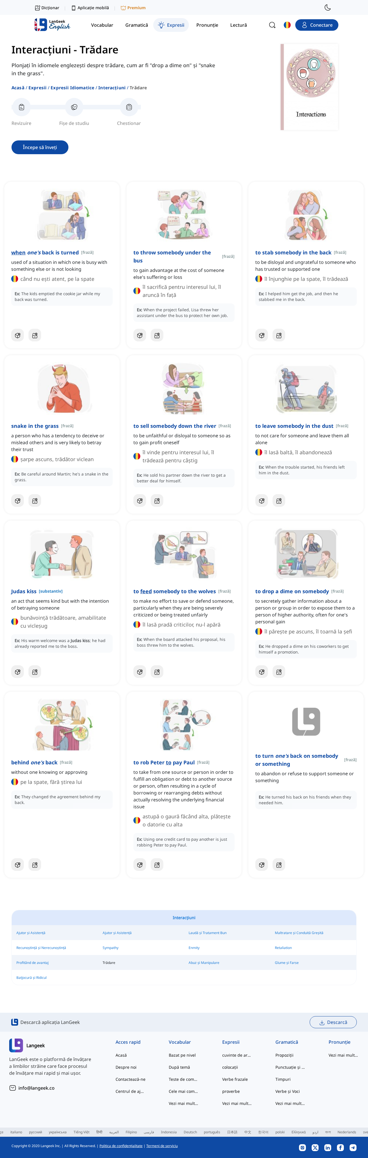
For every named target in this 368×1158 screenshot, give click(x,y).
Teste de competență (184, 1079)
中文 (247, 1132)
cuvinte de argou (237, 1055)
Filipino (131, 1132)
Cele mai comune (184, 1091)
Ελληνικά (299, 1132)
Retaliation (283, 947)
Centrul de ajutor (131, 1091)
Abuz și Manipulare (204, 962)
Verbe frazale (235, 1079)
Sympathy (110, 947)
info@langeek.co (36, 1088)
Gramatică (286, 1042)
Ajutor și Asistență (30, 932)
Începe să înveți (40, 147)
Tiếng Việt (81, 1132)
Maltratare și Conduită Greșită (299, 932)
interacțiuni (112, 87)
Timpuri (283, 1079)
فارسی (149, 1132)
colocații (230, 1067)
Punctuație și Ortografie (290, 1067)
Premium (136, 7)
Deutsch (190, 1132)
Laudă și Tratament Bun (208, 932)
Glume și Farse (287, 962)
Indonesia (169, 1132)
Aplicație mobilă (93, 7)
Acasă (18, 87)
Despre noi (126, 1067)
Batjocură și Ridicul (31, 977)
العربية (114, 1132)
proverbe (231, 1091)
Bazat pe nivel (182, 1055)
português (212, 1132)
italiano (16, 1132)
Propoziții (284, 1055)
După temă (179, 1067)
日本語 (232, 1132)
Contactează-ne (130, 1079)
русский (35, 1132)
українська (58, 1132)
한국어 (263, 1132)
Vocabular (180, 1042)
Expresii (37, 87)
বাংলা (328, 1132)
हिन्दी (99, 1132)
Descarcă (337, 1022)
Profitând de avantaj (32, 962)
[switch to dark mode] (328, 7)
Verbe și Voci (287, 1091)
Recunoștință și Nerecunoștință (41, 947)
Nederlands (347, 1132)
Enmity (194, 947)
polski (280, 1132)
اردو (315, 1132)
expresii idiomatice (72, 87)
